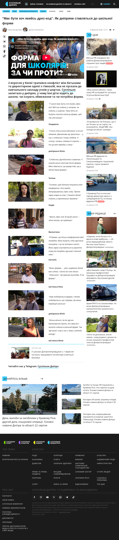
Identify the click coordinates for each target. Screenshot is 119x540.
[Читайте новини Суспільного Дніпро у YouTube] (47, 497)
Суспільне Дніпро (48, 366)
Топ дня (101, 484)
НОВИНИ (6, 11)
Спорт (35, 484)
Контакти (7, 496)
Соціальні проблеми (102, 479)
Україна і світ (79, 4)
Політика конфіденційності (11, 513)
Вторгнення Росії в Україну (15, 459)
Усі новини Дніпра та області (58, 4)
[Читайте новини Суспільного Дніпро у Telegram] (67, 497)
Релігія (57, 478)
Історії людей (103, 472)
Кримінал (80, 455)
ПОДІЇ (14, 11)
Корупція (58, 455)
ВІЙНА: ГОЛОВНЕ (36, 4)
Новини (6, 455)
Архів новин (8, 500)
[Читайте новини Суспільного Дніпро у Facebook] (34, 497)
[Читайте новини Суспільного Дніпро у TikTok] (73, 497)
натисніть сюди (64, 512)
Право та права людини (39, 473)
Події (68, 11)
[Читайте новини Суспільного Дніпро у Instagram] (41, 497)
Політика (36, 478)
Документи (7, 518)
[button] (4, 37)
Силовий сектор (83, 472)
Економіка (37, 459)
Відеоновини (81, 484)
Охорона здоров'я (62, 463)
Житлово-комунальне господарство (82, 465)
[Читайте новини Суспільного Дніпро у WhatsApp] (60, 497)
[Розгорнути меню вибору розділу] (26, 4)
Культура (52, 11)
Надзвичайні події (106, 459)
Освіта (61, 11)
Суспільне (69, 90)
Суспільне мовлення (12, 504)
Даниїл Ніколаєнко (36, 30)
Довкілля (36, 463)
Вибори (79, 459)
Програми (7, 522)
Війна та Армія (61, 484)
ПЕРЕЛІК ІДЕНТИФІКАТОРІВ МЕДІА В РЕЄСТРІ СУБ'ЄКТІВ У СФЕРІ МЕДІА (15, 528)
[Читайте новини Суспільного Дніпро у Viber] (54, 497)
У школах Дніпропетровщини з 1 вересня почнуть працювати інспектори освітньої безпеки (53, 354)
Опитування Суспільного (28, 11)
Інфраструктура (104, 463)
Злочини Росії (82, 478)
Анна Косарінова (15, 30)
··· (92, 4)
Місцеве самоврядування (62, 473)
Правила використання (13, 508)
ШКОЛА (43, 11)
